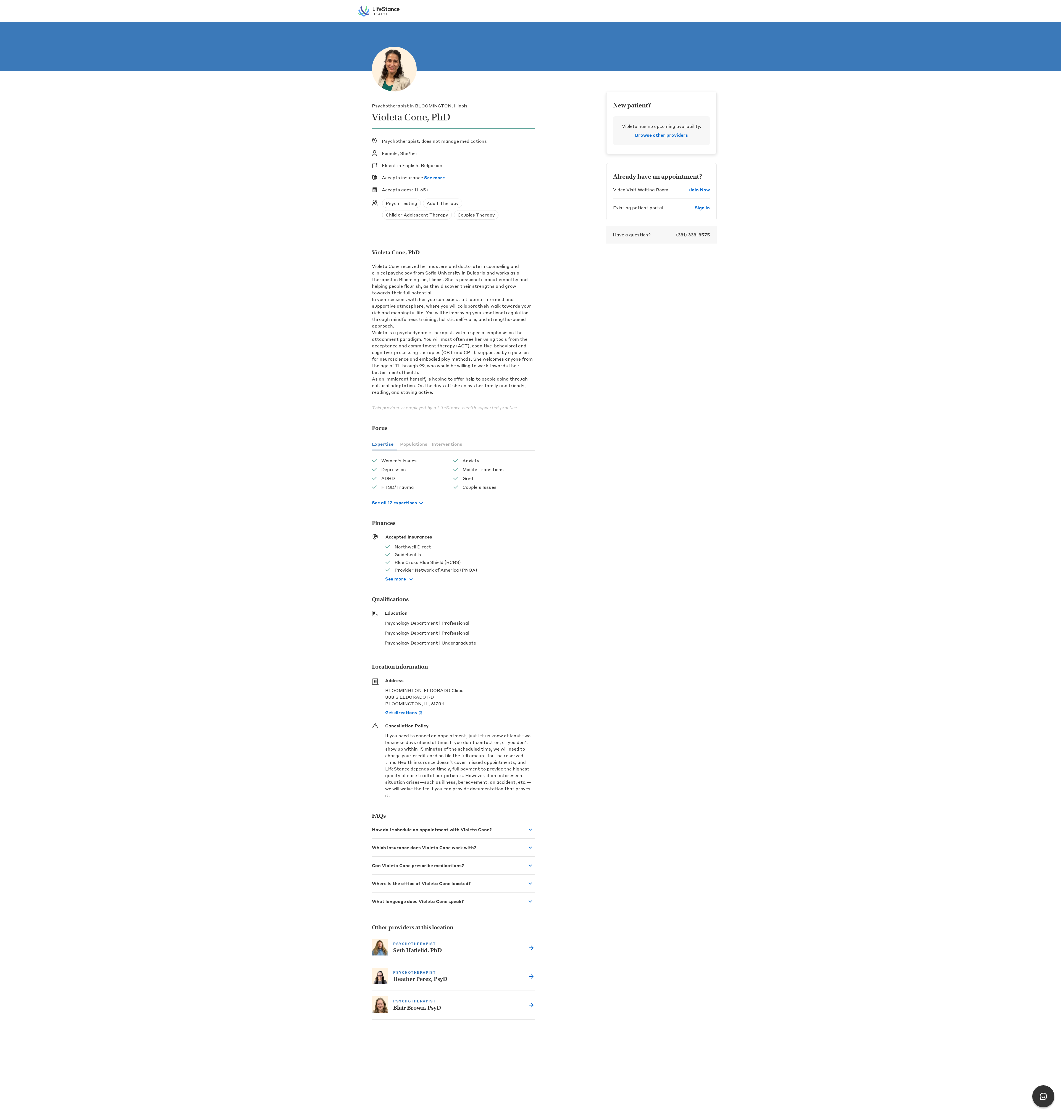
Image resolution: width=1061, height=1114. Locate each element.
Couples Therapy (476, 215)
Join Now (699, 189)
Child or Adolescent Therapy (417, 215)
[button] (453, 829)
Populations (413, 444)
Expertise (382, 444)
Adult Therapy (443, 203)
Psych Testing (401, 203)
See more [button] (434, 177)
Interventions (447, 444)
